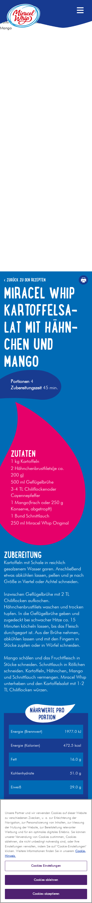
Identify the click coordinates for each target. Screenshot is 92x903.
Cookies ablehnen (46, 880)
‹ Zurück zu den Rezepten (25, 280)
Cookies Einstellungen (46, 865)
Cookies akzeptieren (46, 893)
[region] (46, 851)
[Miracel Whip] (23, 16)
